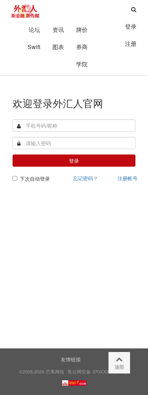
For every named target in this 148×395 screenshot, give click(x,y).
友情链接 (71, 359)
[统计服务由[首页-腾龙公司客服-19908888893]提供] (74, 382)
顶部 (119, 366)
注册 (131, 43)
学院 (82, 64)
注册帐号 (127, 178)
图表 (58, 47)
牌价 (82, 29)
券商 (82, 47)
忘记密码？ (85, 178)
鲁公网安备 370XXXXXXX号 (97, 371)
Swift (34, 47)
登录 (131, 26)
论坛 (34, 29)
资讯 (58, 29)
